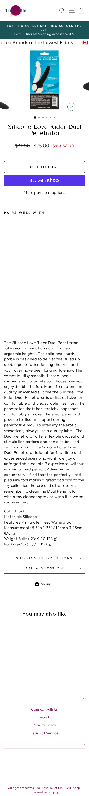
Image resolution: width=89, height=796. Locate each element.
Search (44, 717)
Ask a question (44, 568)
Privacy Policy (44, 725)
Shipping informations (44, 558)
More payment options (44, 192)
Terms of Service (45, 733)
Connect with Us (44, 709)
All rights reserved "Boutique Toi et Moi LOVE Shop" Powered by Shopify (44, 790)
